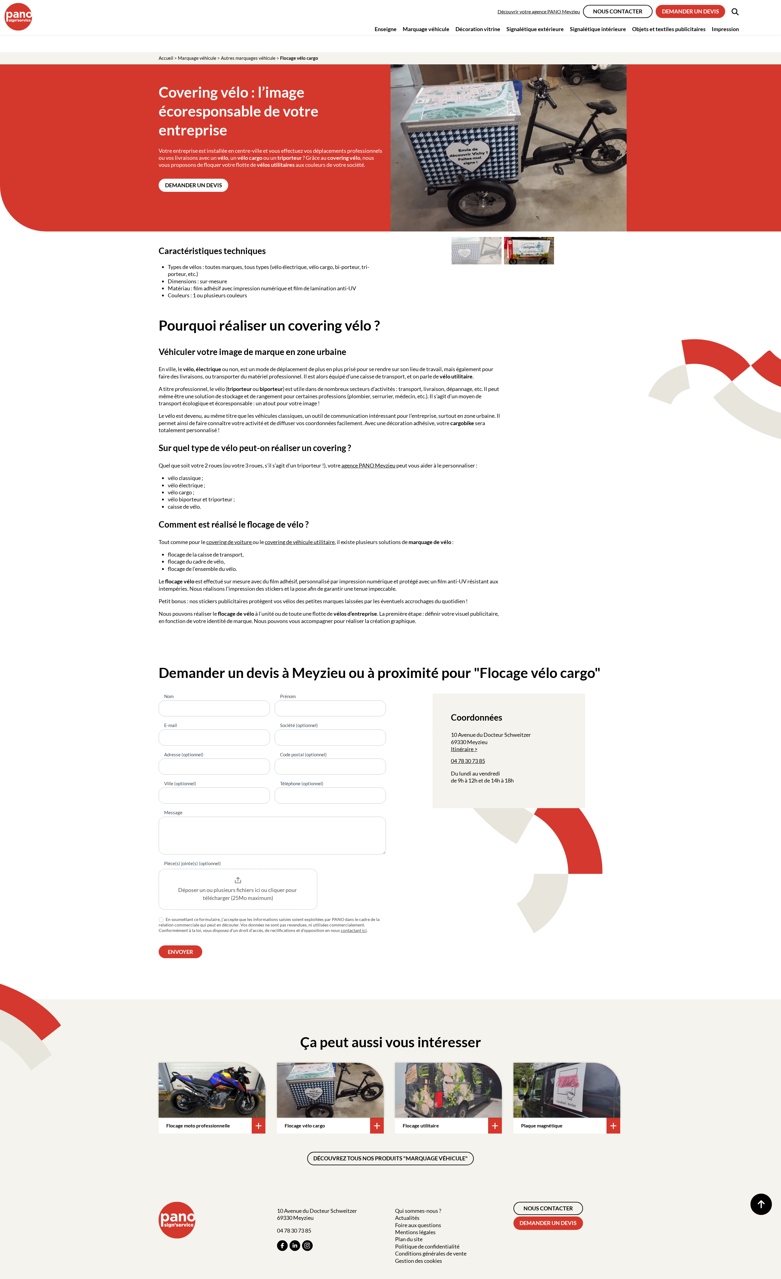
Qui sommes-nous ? (418, 1210)
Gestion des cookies (418, 1260)
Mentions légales (415, 1232)
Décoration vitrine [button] (477, 29)
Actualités (407, 1217)
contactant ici (354, 930)
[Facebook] (282, 1245)
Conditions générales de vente (430, 1253)
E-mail (170, 725)
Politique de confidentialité (427, 1246)
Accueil (166, 58)
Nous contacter (617, 11)
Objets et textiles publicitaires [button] (669, 29)
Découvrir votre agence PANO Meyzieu (539, 11)
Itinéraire (462, 749)
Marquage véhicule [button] (426, 29)
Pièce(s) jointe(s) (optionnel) (192, 863)
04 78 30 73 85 (468, 761)
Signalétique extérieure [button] (535, 29)
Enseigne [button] (386, 29)
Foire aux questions (418, 1225)
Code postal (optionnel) (303, 754)
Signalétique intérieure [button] (598, 29)
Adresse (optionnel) (183, 754)
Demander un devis (690, 11)
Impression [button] (725, 29)
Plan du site (409, 1239)
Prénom (288, 696)
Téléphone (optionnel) (301, 783)
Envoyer (180, 951)
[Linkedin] (295, 1245)
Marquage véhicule (197, 58)
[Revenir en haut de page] (761, 1204)
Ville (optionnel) (180, 783)
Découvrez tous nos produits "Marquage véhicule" (390, 1158)
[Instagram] (307, 1245)
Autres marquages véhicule (248, 58)
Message (173, 812)
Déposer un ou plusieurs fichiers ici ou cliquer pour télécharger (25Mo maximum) (238, 894)
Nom (169, 696)
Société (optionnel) (299, 725)
